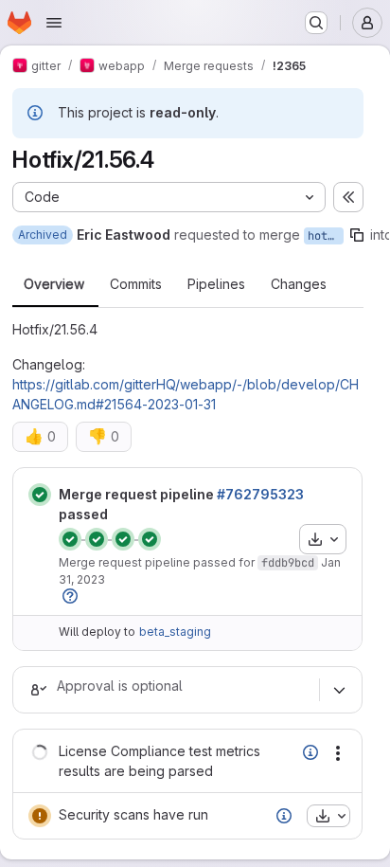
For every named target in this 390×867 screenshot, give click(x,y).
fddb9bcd (287, 562)
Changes (299, 284)
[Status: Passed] (39, 494)
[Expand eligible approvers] (339, 689)
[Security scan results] (284, 815)
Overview (54, 284)
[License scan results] (310, 752)
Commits (136, 284)
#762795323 (260, 494)
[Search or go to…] (316, 22)
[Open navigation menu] (54, 23)
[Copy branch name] (357, 235)
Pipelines (216, 284)
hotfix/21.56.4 (326, 236)
